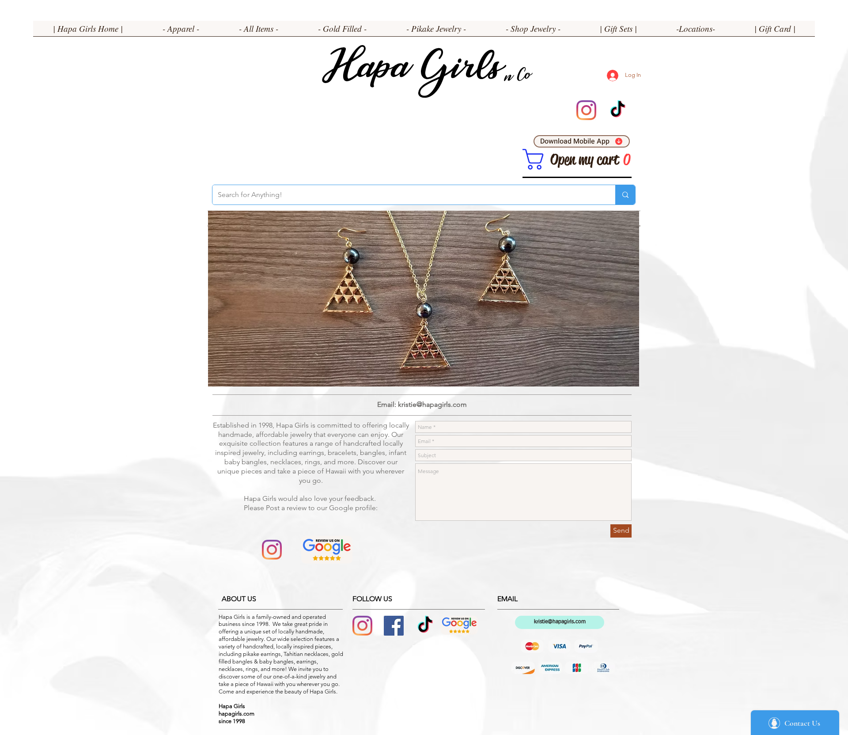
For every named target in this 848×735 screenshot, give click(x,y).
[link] (533, 159)
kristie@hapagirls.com (432, 404)
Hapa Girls (411, 71)
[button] (181, 31)
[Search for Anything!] (625, 195)
